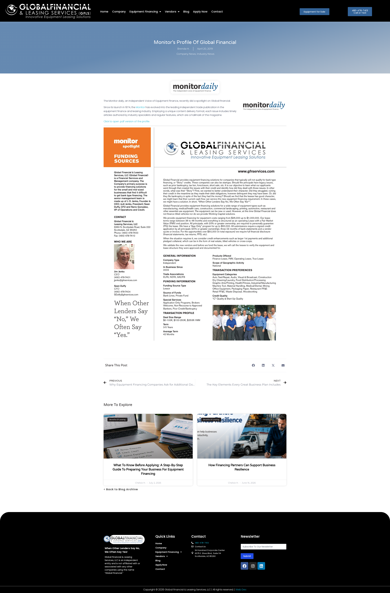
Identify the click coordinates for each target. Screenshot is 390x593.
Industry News (205, 53)
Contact (217, 11)
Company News (186, 53)
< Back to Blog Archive (121, 489)
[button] (253, 365)
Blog (186, 11)
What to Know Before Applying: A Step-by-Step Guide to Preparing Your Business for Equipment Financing (148, 469)
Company (119, 11)
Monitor (140, 107)
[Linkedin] (261, 566)
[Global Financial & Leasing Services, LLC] (52, 11)
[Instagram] (253, 566)
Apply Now (200, 11)
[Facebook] (244, 566)
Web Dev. (241, 589)
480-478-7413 (202, 542)
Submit (247, 556)
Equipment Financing (143, 11)
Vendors (170, 11)
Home (104, 11)
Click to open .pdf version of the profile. (127, 121)
